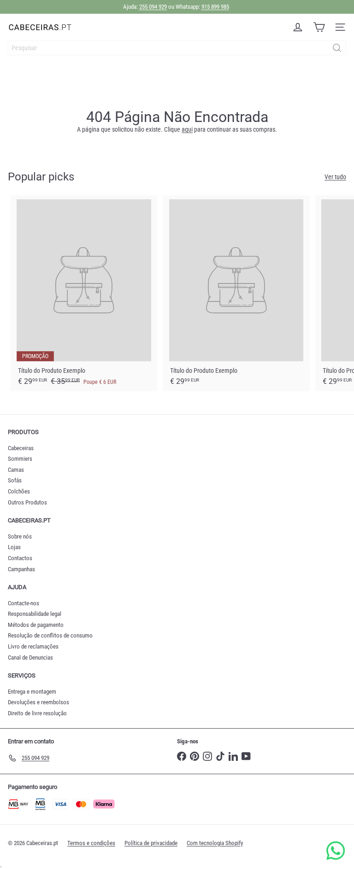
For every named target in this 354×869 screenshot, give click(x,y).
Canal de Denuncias (30, 657)
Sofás (15, 480)
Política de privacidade (150, 843)
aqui (187, 129)
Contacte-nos (23, 603)
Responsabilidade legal (34, 613)
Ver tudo (335, 176)
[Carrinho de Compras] (319, 27)
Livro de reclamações (33, 646)
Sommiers (20, 458)
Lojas (14, 547)
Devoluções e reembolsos (38, 702)
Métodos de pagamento (36, 624)
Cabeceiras (21, 448)
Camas (16, 469)
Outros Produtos (27, 502)
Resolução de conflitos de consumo (50, 635)
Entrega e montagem (32, 691)
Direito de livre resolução (37, 713)
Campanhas (21, 569)
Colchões (19, 491)
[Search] (337, 48)
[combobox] (177, 48)
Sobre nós (20, 536)
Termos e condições (91, 843)
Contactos (20, 558)
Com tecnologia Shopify (215, 843)
